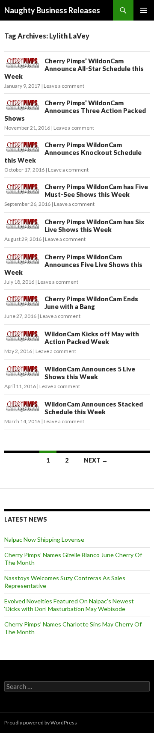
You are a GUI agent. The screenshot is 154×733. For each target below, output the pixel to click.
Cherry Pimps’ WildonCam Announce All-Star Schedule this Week (74, 68)
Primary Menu (143, 10)
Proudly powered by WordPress (40, 722)
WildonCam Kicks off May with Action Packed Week (91, 337)
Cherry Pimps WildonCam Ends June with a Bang (91, 302)
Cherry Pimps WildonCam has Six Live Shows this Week (94, 225)
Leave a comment (64, 86)
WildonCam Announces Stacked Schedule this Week (93, 407)
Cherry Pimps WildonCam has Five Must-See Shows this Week (96, 190)
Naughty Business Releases (52, 10)
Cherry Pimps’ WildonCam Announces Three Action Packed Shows (75, 110)
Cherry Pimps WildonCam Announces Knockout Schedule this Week (73, 152)
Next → (96, 460)
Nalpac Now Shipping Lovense (44, 539)
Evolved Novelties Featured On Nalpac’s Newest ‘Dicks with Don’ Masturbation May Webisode (69, 604)
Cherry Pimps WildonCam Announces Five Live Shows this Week (73, 264)
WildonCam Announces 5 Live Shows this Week (89, 372)
